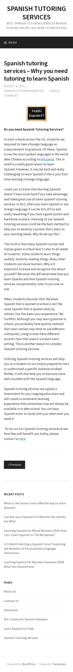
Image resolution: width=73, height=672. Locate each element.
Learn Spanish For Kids (19, 629)
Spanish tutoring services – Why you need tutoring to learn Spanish (36, 70)
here (22, 439)
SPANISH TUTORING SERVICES (36, 12)
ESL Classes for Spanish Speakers (26, 619)
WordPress (29, 664)
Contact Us (11, 601)
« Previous (14, 465)
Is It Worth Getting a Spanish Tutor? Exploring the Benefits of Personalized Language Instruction (35, 548)
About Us (10, 591)
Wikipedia (47, 159)
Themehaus (59, 664)
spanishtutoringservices (24, 91)
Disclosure (11, 610)
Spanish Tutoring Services (21, 638)
